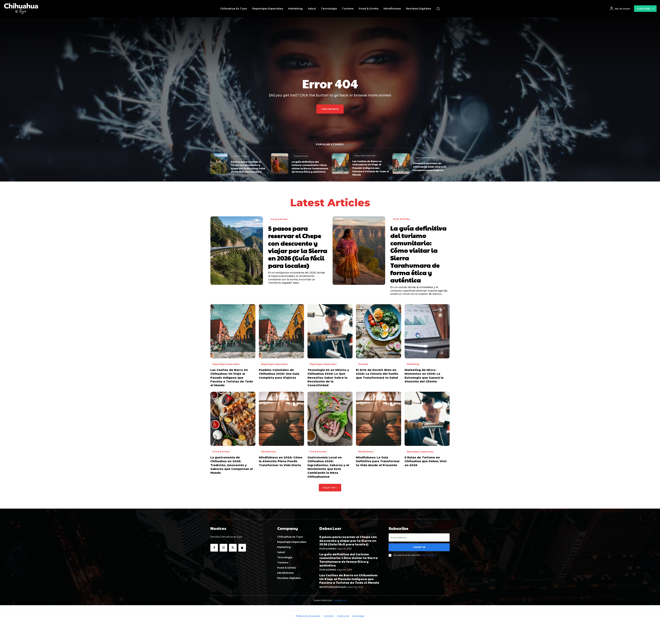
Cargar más (328, 487)
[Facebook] (214, 547)
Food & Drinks (240, 156)
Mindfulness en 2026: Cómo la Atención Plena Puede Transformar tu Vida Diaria (280, 461)
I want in (419, 547)
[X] (232, 547)
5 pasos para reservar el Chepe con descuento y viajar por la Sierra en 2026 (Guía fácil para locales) (248, 166)
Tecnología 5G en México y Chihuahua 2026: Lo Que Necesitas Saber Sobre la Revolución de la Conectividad (328, 377)
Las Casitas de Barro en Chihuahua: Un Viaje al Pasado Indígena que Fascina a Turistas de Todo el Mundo (370, 167)
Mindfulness (268, 451)
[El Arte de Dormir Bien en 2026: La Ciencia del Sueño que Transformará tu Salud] (378, 331)
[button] (438, 8)
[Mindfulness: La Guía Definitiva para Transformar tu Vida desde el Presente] (378, 419)
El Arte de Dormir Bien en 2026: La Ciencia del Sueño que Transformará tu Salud (377, 373)
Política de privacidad (308, 615)
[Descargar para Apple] (242, 547)
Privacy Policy (428, 555)
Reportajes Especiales (365, 155)
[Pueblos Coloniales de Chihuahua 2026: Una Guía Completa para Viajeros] (401, 163)
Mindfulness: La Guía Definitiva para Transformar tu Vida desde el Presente (378, 461)
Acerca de (343, 615)
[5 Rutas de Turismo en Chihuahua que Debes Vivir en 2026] (427, 419)
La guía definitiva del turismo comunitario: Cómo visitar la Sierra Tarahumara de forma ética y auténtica (310, 166)
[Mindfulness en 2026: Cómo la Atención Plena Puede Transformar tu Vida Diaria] (281, 419)
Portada (363, 364)
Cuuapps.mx (340, 600)
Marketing (413, 364)
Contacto (329, 615)
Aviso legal (358, 615)
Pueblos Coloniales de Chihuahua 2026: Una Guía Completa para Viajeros (429, 166)
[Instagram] (223, 547)
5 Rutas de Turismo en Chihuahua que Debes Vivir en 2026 (426, 461)
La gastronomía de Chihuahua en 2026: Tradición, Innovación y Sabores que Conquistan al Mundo (231, 465)
